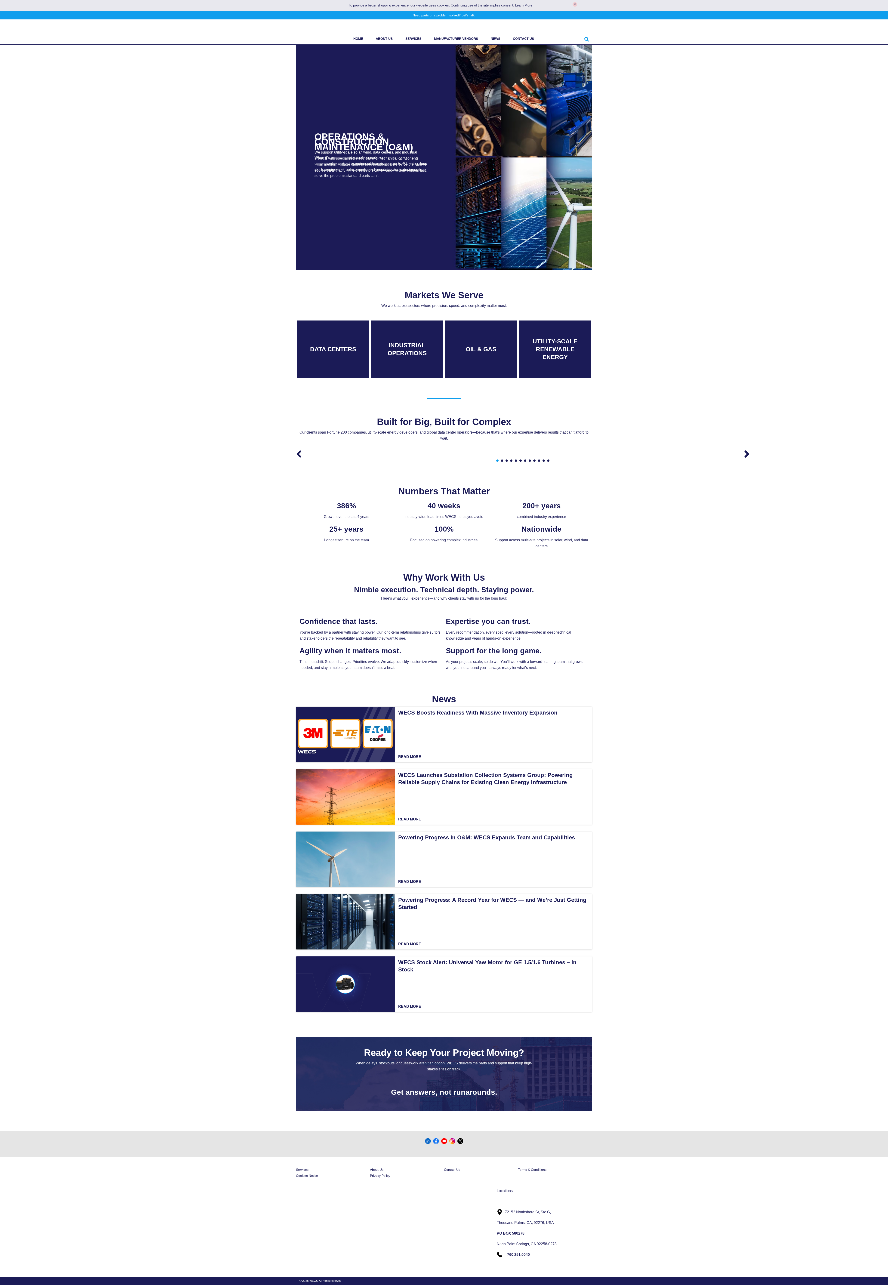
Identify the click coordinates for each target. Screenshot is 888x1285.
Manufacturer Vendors (456, 38)
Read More (409, 757)
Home (358, 38)
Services (413, 38)
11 (544, 460)
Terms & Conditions (532, 1169)
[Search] (586, 39)
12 (548, 460)
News (495, 38)
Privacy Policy (380, 1175)
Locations (505, 1191)
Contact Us (523, 38)
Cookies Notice (307, 1175)
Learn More (523, 5)
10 (539, 460)
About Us (384, 38)
